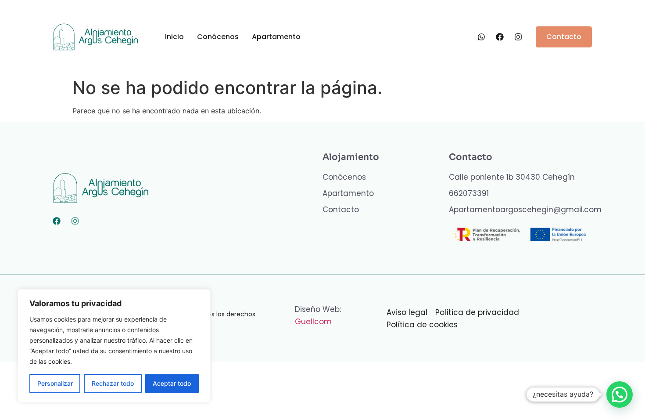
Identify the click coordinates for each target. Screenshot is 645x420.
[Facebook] (57, 221)
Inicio (174, 37)
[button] (619, 394)
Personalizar (55, 383)
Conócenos (218, 37)
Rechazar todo (113, 383)
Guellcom (313, 321)
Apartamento (276, 37)
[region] (114, 345)
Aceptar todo (172, 383)
